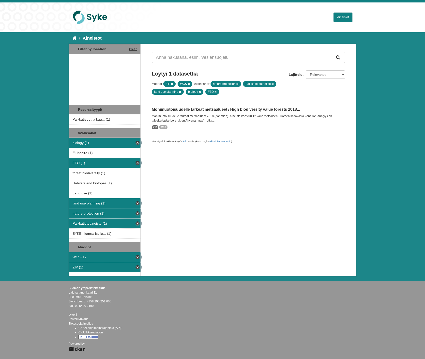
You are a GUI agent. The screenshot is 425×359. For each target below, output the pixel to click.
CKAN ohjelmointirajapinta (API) (99, 328)
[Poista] (172, 83)
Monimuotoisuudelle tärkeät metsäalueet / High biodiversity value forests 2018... (226, 109)
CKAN (77, 349)
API (185, 141)
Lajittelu (296, 75)
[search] (338, 57)
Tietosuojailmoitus (81, 323)
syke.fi (73, 314)
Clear (133, 49)
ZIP (155, 127)
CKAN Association (90, 332)
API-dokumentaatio (220, 141)
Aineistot (343, 17)
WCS (163, 127)
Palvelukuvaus (78, 319)
